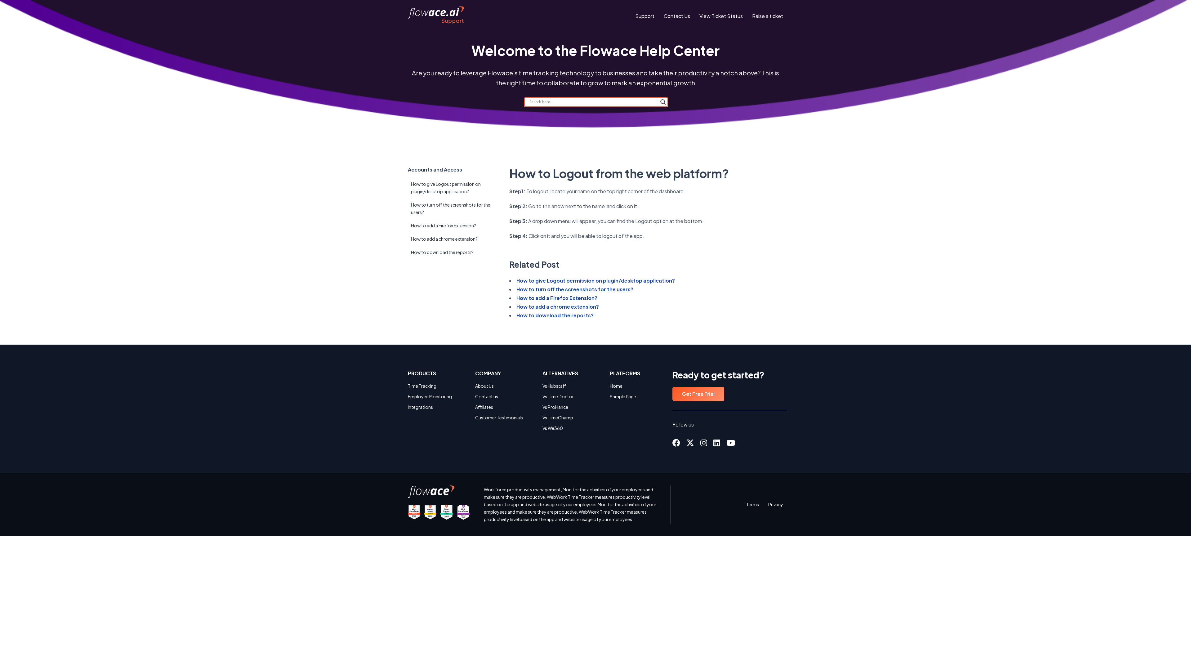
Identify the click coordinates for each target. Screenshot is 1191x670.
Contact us (486, 396)
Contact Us (677, 16)
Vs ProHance (555, 407)
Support (644, 16)
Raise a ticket (767, 16)
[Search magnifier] (663, 102)
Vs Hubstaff (554, 386)
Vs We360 (552, 428)
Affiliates (484, 407)
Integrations (420, 407)
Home (616, 386)
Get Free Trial (698, 394)
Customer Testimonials (499, 417)
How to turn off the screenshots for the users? (450, 208)
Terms (752, 504)
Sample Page (623, 396)
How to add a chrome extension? (444, 239)
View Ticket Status (721, 16)
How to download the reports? (442, 252)
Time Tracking (422, 386)
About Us (484, 386)
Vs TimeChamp (557, 417)
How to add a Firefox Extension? (443, 225)
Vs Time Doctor (558, 396)
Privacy (775, 504)
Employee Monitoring (430, 396)
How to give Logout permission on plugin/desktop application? (446, 187)
